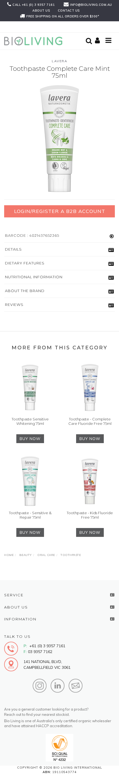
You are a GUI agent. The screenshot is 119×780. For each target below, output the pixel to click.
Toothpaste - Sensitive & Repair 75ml (30, 515)
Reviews (14, 304)
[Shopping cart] (98, 41)
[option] (59, 138)
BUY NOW (30, 438)
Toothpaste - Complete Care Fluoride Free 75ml (90, 421)
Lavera (59, 61)
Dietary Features (25, 263)
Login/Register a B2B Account (59, 211)
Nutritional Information (34, 277)
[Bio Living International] (34, 40)
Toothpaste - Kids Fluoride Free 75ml (90, 515)
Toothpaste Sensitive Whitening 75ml (30, 421)
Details (13, 249)
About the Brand (25, 290)
